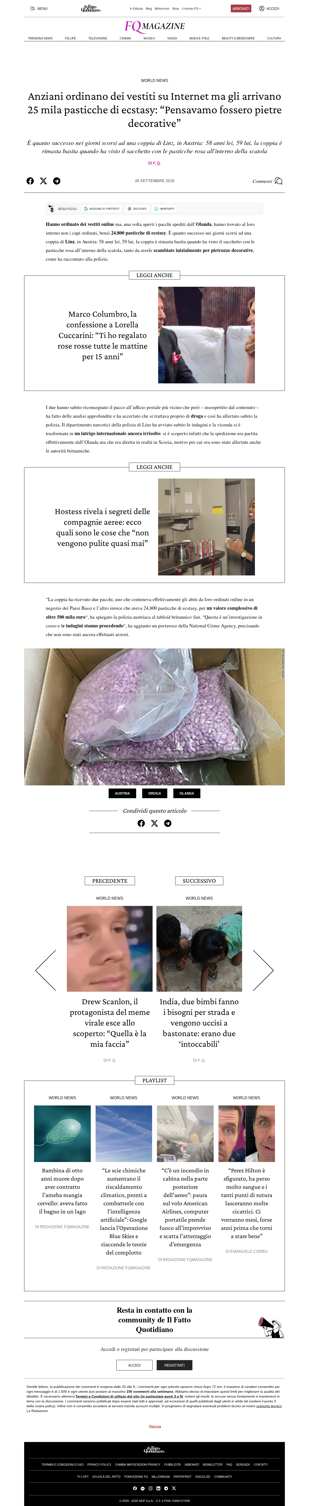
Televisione (97, 38)
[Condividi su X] (43, 181)
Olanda (187, 793)
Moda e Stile (199, 38)
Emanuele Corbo (249, 1251)
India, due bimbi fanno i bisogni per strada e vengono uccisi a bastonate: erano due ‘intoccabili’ (199, 1023)
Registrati (174, 1365)
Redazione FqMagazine (65, 1227)
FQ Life (70, 38)
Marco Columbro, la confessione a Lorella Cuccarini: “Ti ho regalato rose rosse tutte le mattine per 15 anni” (102, 335)
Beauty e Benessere (238, 38)
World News (154, 81)
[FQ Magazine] (154, 26)
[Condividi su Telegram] (56, 181)
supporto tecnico (269, 1406)
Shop (175, 8)
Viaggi (172, 38)
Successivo (199, 880)
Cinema (125, 38)
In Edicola (136, 8)
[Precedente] (45, 970)
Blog (149, 8)
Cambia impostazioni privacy (137, 1464)
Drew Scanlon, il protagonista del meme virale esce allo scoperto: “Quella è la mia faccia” (110, 1023)
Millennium (162, 8)
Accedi (134, 1365)
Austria (122, 793)
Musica (149, 38)
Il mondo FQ (190, 8)
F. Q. (157, 163)
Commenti (262, 181)
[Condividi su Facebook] (30, 181)
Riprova (155, 1426)
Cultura (274, 38)
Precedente (109, 880)
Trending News (40, 38)
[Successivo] (263, 970)
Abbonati (240, 8)
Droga (154, 793)
